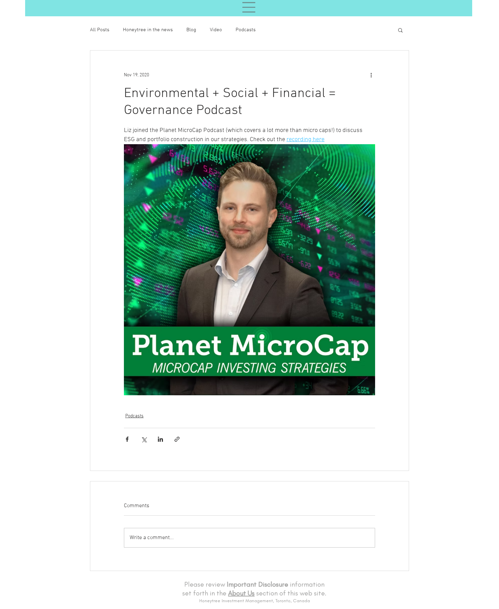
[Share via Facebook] (127, 439)
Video (216, 30)
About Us (241, 593)
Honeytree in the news (148, 30)
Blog (191, 30)
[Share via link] (177, 439)
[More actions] (371, 75)
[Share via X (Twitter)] (144, 439)
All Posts (99, 30)
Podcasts (246, 30)
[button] (400, 30)
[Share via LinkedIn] (160, 439)
